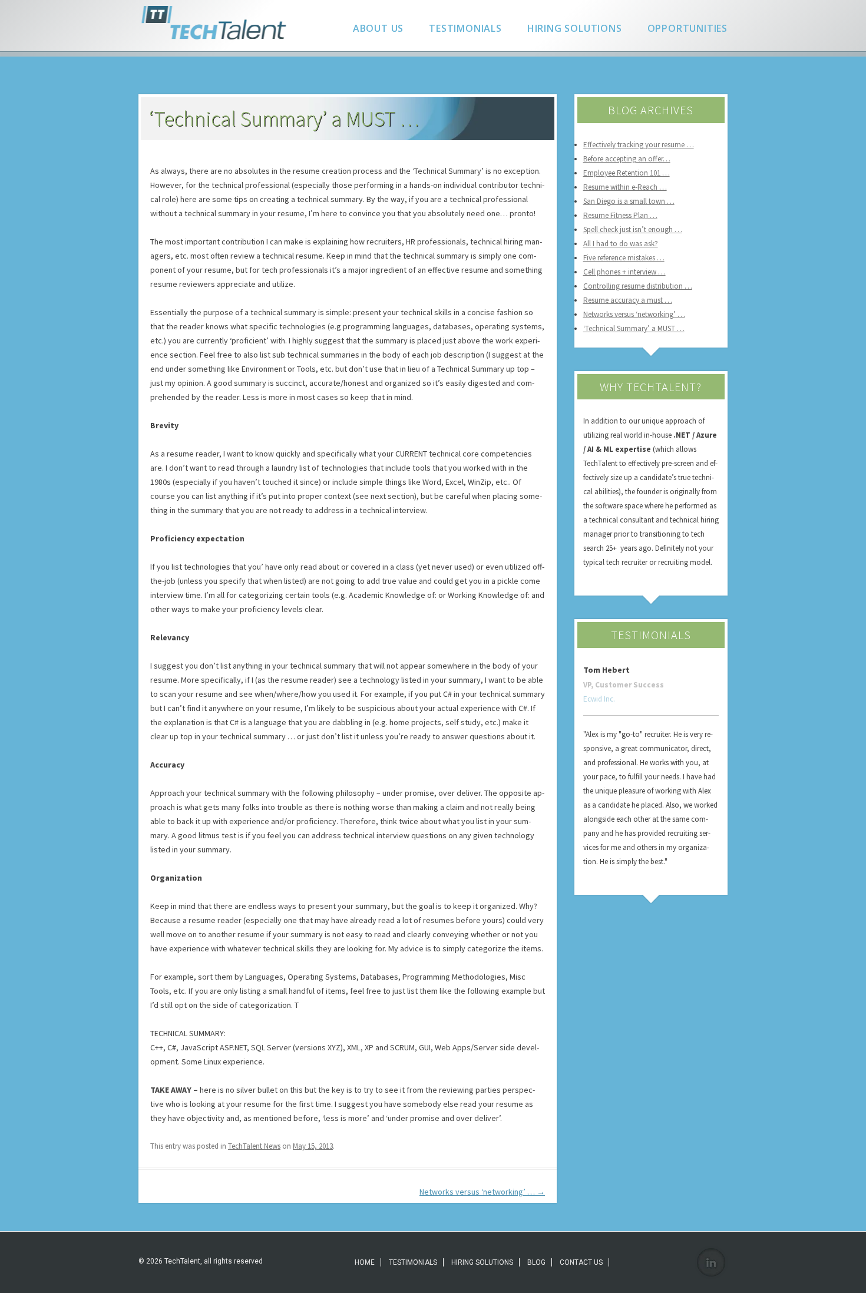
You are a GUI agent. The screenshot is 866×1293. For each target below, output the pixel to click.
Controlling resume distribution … (637, 286)
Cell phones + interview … (624, 272)
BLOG (536, 1262)
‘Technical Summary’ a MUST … (634, 328)
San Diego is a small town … (629, 201)
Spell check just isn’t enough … (632, 229)
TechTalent (216, 22)
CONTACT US (581, 1262)
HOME (365, 1262)
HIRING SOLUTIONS (574, 28)
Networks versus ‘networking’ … (482, 1191)
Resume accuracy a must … (627, 300)
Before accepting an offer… (626, 159)
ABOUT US (378, 28)
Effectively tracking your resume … (638, 145)
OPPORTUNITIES (687, 28)
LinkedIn (711, 1262)
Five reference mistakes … (624, 258)
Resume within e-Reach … (625, 187)
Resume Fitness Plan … (620, 215)
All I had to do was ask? (620, 244)
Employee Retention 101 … (626, 173)
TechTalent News (254, 1146)
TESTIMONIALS (465, 28)
